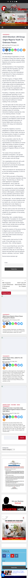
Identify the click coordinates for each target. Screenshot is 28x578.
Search (22, 437)
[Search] (25, 27)
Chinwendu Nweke (8, 413)
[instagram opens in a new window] (16, 556)
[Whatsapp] (12, 50)
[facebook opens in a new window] (4, 556)
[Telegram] (21, 50)
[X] (6, 50)
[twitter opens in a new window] (8, 556)
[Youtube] (16, 1)
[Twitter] (14, 1)
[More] (24, 50)
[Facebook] (10, 1)
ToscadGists (6, 34)
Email (6, 262)
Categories (5, 447)
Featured (13, 404)
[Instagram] (15, 50)
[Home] (18, 1)
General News (6, 404)
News (18, 404)
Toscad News (7, 45)
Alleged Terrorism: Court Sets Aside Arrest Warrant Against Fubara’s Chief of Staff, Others (14, 409)
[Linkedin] (20, 1)
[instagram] (12, 1)
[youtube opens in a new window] (12, 556)
